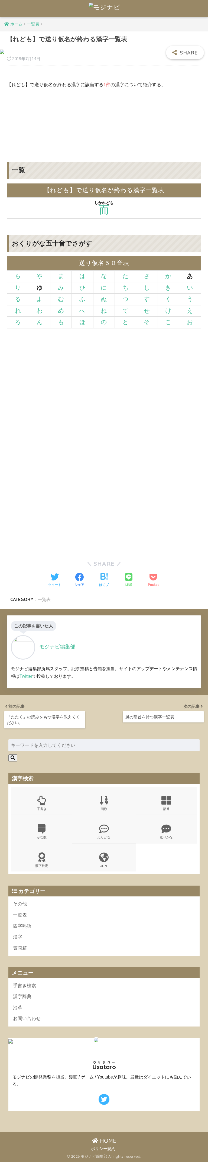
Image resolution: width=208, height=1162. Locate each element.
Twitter (26, 676)
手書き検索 (24, 985)
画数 (104, 809)
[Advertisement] (104, 121)
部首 (166, 809)
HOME (107, 1140)
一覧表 (44, 599)
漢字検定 (41, 866)
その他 (20, 903)
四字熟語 (22, 926)
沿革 (17, 1007)
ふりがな (104, 837)
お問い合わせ (27, 1018)
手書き (42, 809)
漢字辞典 (22, 996)
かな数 (42, 837)
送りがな (166, 837)
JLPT (104, 866)
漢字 (17, 937)
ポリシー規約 (103, 1149)
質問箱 (20, 948)
